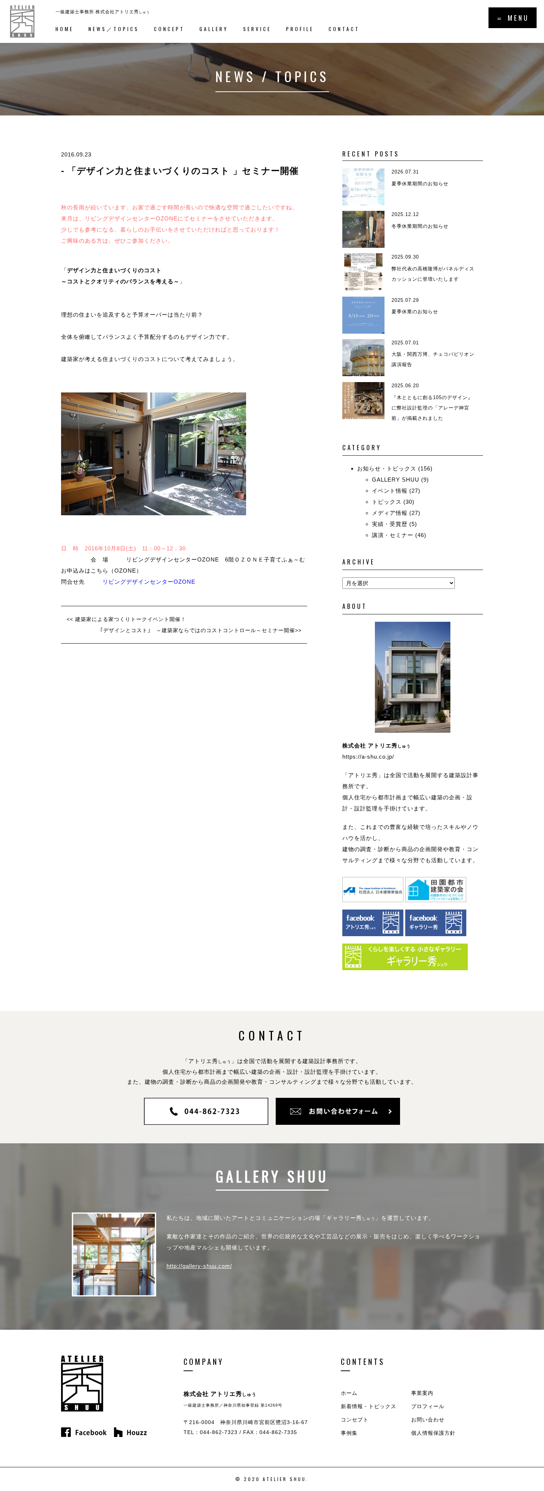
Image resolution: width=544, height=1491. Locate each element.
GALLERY (213, 29)
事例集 (349, 1433)
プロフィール (427, 1406)
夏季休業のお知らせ (415, 311)
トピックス (387, 502)
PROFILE (300, 29)
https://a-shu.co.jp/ (368, 756)
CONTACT (344, 29)
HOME (65, 29)
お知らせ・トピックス (386, 468)
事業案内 (422, 1393)
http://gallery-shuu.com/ (199, 1266)
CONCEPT (169, 29)
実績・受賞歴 (389, 524)
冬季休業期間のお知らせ (420, 226)
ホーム (349, 1393)
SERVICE (257, 29)
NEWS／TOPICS (113, 29)
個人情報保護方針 (433, 1433)
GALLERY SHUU (395, 479)
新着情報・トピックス (368, 1406)
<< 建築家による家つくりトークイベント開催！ (126, 619)
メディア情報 (389, 513)
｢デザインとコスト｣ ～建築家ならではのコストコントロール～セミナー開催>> (201, 630)
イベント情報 (389, 491)
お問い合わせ (427, 1420)
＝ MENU (512, 18)
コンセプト (355, 1420)
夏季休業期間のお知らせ (420, 183)
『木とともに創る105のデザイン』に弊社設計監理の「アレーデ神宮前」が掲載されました (432, 408)
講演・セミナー (392, 535)
